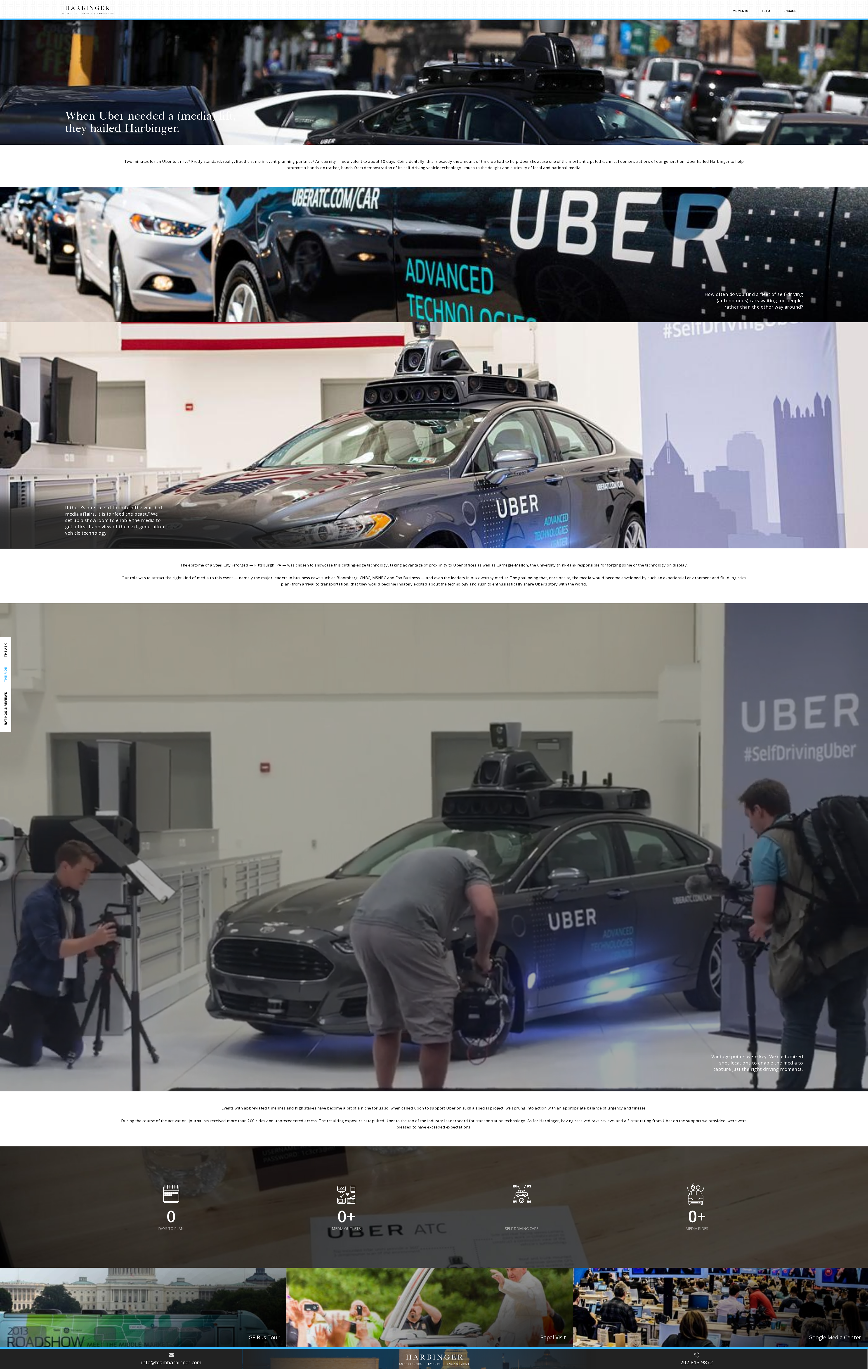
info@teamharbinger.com (171, 1362)
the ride (5, 674)
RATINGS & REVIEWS (5, 708)
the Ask (5, 650)
